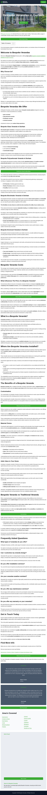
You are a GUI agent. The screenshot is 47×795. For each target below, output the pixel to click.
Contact (43, 2)
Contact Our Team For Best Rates (23, 171)
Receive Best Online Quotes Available (23, 296)
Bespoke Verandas (6, 33)
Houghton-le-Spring (19, 652)
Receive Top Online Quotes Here (23, 405)
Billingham (26, 724)
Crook (31, 652)
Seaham (26, 716)
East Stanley (26, 652)
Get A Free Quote (23, 707)
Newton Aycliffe (27, 718)
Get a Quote (22, 22)
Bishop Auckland (6, 724)
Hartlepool (26, 722)
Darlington (26, 726)
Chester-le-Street (10, 652)
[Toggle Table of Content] (12, 43)
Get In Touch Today (23, 39)
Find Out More (23, 514)
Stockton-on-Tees (28, 728)
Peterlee (4, 726)
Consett (25, 720)
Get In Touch (23, 778)
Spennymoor (3, 652)
